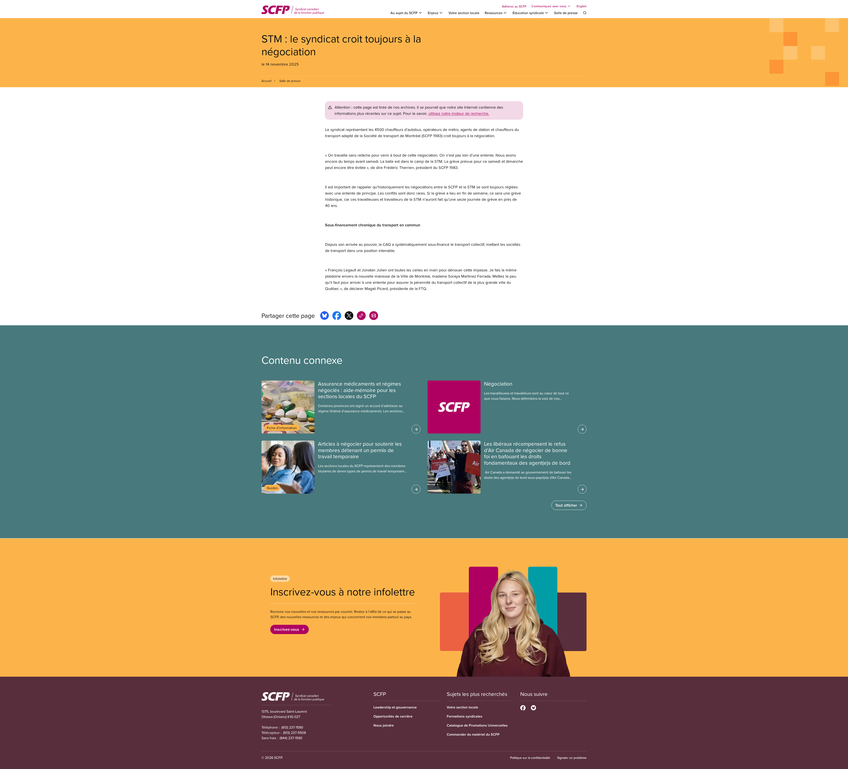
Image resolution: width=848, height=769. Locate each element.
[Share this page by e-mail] (373, 316)
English (582, 6)
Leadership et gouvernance (395, 707)
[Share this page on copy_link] (361, 316)
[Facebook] (523, 707)
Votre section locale (464, 12)
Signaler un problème (572, 758)
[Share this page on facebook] (336, 316)
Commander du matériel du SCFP (473, 734)
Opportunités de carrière (393, 716)
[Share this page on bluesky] (324, 316)
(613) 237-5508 (294, 732)
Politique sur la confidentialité (530, 758)
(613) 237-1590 (292, 727)
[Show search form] (585, 13)
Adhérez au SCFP (514, 6)
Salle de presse (566, 12)
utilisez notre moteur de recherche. (458, 113)
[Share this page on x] (349, 316)
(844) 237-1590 (291, 737)
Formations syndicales (464, 716)
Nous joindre (383, 725)
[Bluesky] (533, 707)
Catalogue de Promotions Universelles (477, 725)
